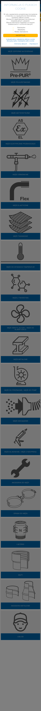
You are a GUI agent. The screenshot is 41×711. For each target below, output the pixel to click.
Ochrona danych (20, 44)
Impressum (34, 44)
